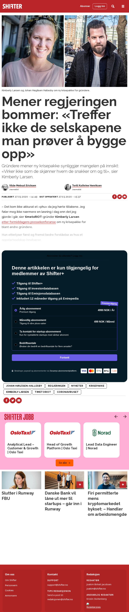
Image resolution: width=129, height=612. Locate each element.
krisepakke (96, 385)
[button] (115, 416)
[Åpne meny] (123, 6)
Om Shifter (11, 580)
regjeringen (56, 385)
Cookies (9, 590)
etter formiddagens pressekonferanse (29, 222)
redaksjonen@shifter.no (60, 599)
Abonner (85, 6)
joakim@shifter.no (96, 588)
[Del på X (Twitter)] (119, 196)
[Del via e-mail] (124, 196)
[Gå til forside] (20, 6)
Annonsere (11, 595)
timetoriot (43, 392)
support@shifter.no (57, 584)
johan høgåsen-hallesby (24, 385)
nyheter (77, 385)
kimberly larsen (17, 392)
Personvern (11, 585)
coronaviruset (68, 392)
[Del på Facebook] (114, 196)
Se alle (63, 462)
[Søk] (112, 6)
